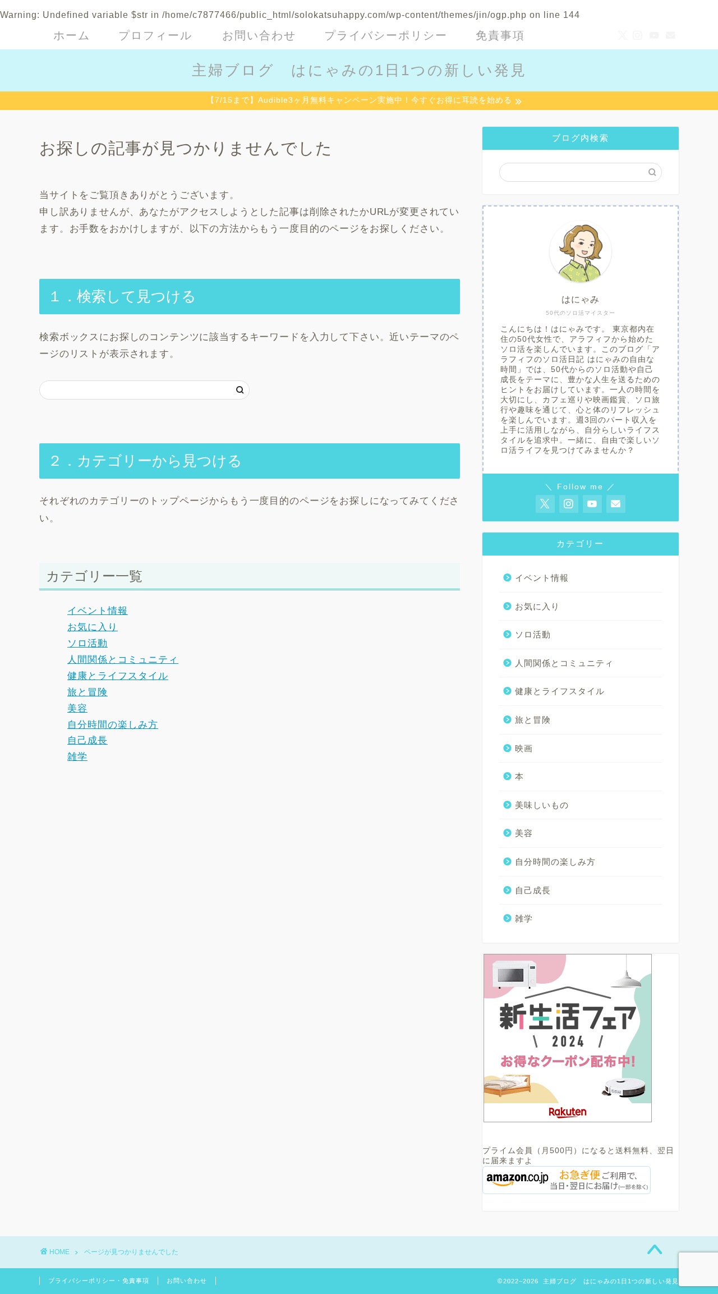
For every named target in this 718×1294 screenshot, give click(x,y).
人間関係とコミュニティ (122, 659)
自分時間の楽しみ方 (112, 724)
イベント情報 (97, 610)
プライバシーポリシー (386, 35)
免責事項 (500, 35)
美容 (77, 708)
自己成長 (87, 740)
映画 (524, 748)
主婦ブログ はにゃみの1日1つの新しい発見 (359, 70)
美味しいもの (542, 805)
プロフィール (155, 35)
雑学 (77, 756)
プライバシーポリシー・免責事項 (98, 1280)
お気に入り (92, 627)
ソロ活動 (87, 643)
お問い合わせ (259, 35)
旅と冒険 (87, 692)
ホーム (71, 35)
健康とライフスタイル (117, 676)
